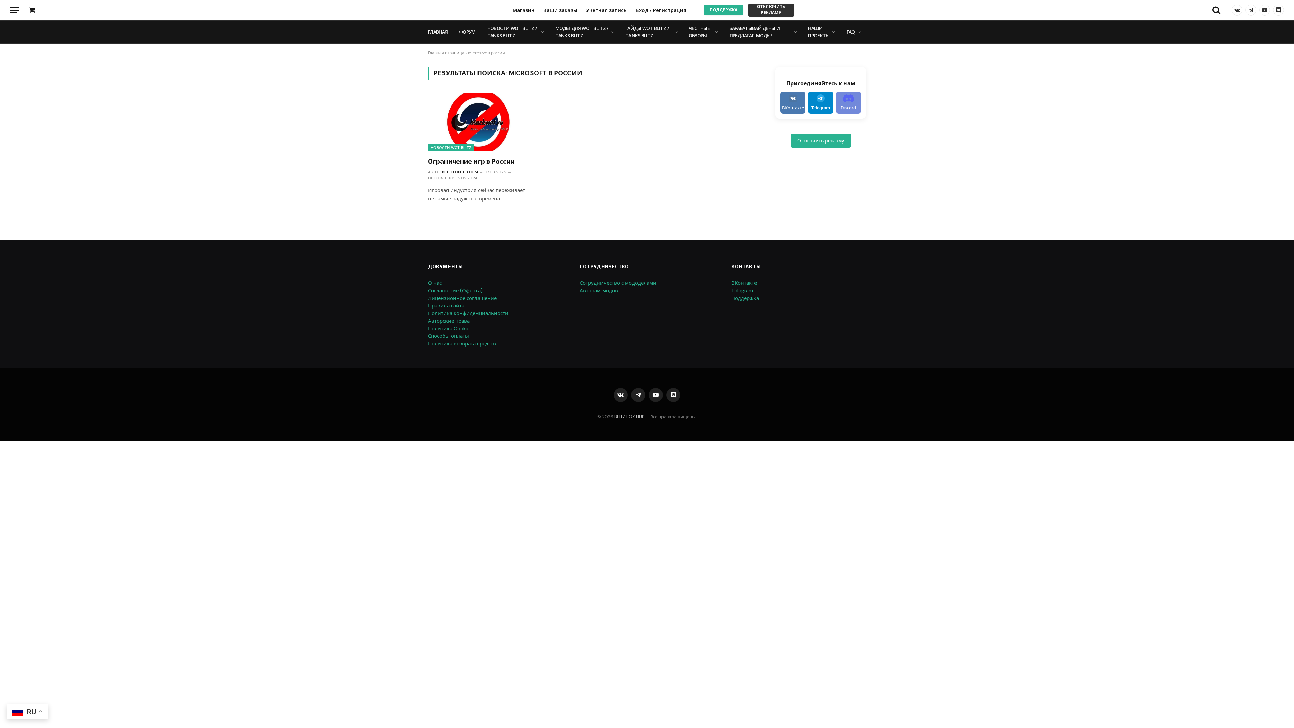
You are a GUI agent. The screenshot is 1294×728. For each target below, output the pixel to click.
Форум (467, 32)
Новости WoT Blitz (451, 147)
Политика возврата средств (462, 343)
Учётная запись (606, 10)
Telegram (742, 290)
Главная (438, 32)
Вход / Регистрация (661, 10)
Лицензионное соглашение (462, 298)
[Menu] (14, 10)
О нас (435, 283)
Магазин (523, 10)
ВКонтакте (744, 283)
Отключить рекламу (771, 10)
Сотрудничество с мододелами (618, 283)
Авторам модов (599, 290)
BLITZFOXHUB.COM (460, 172)
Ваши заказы (560, 10)
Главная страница (446, 53)
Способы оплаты (448, 336)
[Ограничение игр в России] (479, 122)
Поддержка (723, 10)
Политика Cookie (449, 328)
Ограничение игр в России (471, 161)
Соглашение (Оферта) (455, 290)
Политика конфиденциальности (468, 313)
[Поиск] (1216, 10)
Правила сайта (446, 305)
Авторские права (449, 320)
